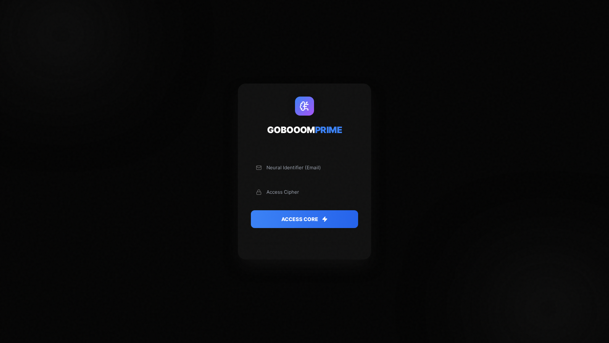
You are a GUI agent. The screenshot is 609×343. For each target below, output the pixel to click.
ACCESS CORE (299, 219)
